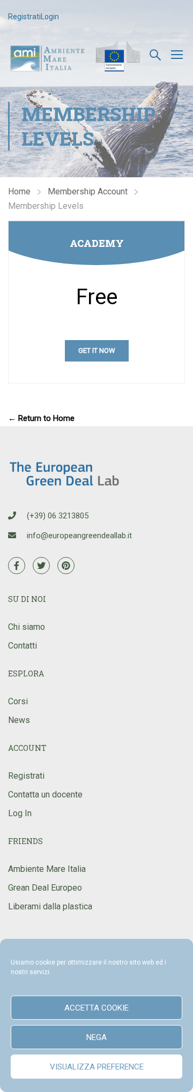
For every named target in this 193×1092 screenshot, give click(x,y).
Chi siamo (26, 627)
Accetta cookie (96, 1008)
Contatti (22, 646)
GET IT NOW (96, 351)
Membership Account (88, 191)
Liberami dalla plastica (50, 906)
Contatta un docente (45, 794)
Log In (20, 813)
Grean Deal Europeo (45, 888)
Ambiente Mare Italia (47, 869)
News (19, 720)
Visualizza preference (97, 1067)
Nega (96, 1037)
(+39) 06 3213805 (57, 516)
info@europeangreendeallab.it (79, 535)
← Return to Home (41, 418)
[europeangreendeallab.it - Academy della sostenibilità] (76, 54)
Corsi (18, 701)
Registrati (24, 16)
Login (50, 16)
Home (19, 191)
